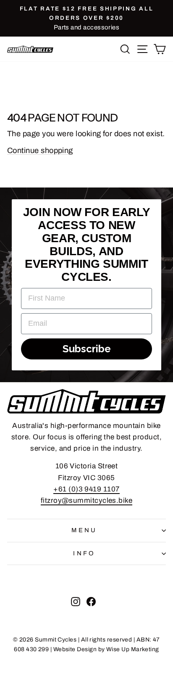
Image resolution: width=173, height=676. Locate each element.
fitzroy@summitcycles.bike (87, 500)
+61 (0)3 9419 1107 (86, 489)
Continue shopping (40, 150)
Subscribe (87, 349)
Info (84, 553)
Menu (84, 530)
